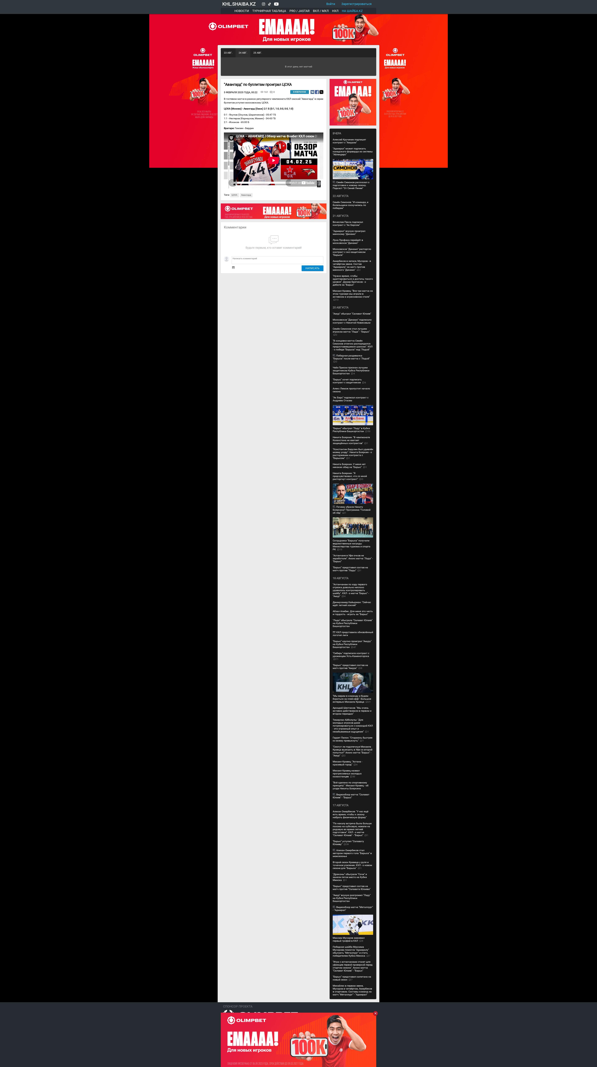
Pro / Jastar (299, 11)
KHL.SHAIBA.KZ (239, 4)
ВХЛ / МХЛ (321, 11)
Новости (241, 11)
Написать (312, 268)
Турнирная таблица (269, 11)
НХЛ (335, 11)
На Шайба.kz (352, 11)
